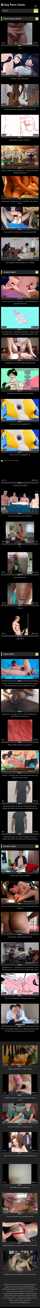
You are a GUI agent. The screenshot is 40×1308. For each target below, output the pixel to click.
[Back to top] (33, 1302)
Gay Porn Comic (14, 5)
